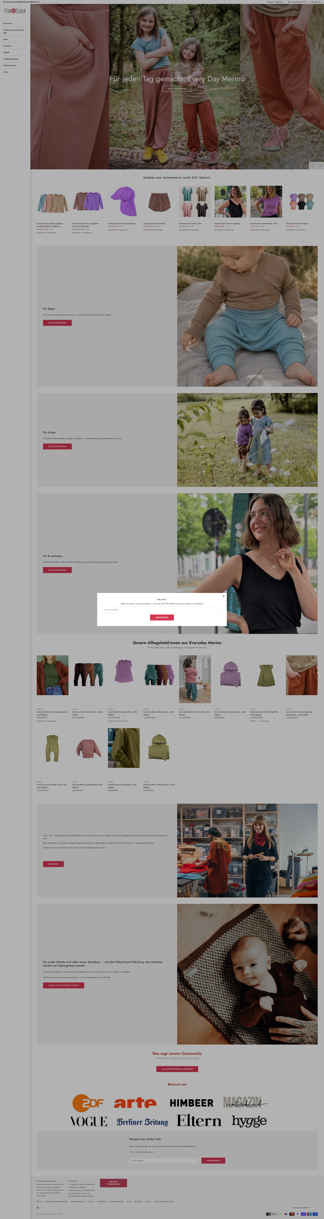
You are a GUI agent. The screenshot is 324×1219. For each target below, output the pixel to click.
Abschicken (162, 617)
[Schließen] (223, 596)
